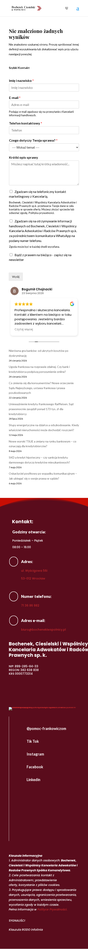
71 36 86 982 (30, 605)
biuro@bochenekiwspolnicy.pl (43, 630)
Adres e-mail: (33, 620)
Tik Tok (33, 741)
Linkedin (33, 779)
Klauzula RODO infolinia (26, 930)
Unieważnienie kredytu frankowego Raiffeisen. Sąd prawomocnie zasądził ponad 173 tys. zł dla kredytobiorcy (41, 409)
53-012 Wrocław (33, 578)
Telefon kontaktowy (25, 123)
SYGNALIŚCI (17, 921)
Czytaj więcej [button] (24, 329)
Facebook (35, 767)
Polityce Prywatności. (52, 909)
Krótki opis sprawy (23, 157)
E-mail (14, 98)
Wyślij (15, 276)
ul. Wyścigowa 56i (34, 571)
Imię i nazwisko (21, 80)
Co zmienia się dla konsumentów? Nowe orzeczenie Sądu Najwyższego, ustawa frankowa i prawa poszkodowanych (41, 388)
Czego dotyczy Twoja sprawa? (33, 140)
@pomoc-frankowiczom (46, 728)
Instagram (35, 754)
